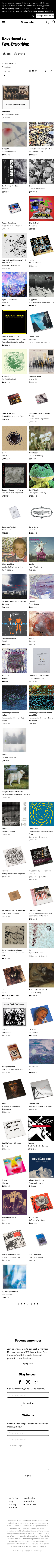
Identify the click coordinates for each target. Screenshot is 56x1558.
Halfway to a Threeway (37, 493)
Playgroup (33, 299)
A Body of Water (35, 263)
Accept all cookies (45, 15)
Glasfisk (32, 530)
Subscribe (28, 1403)
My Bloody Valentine (10, 1291)
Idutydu (5, 1183)
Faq (11, 1501)
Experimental (13, 38)
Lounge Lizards (35, 376)
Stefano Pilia (44, 675)
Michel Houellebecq (36, 1180)
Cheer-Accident (8, 564)
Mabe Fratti (33, 990)
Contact (13, 1507)
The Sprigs (6, 376)
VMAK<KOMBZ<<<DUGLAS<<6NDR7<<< (16, 795)
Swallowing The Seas (10, 186)
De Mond (32, 1029)
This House (33, 1217)
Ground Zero (34, 1104)
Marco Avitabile (35, 1254)
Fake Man (6, 641)
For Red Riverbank (9, 379)
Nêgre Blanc (6, 1032)
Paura (31, 638)
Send (28, 1475)
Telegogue (33, 226)
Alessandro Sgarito (36, 413)
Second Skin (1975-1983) (11, 114)
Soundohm (28, 22)
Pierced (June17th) (9, 152)
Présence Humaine (36, 1183)
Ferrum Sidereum (36, 953)
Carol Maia (6, 950)
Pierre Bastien (46, 149)
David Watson (7, 1143)
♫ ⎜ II (31, 1069)
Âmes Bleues (34, 604)
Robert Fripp (34, 337)
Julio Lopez (33, 453)
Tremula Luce (7, 530)
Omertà (32, 601)
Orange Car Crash (9, 638)
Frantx (4, 1180)
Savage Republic (8, 1066)
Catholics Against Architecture (14, 601)
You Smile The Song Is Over (12, 567)
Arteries (5, 189)
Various (5, 871)
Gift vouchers (29, 1504)
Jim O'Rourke (34, 490)
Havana (5, 302)
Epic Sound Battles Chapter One (41, 302)
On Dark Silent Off (9, 757)
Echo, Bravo (33, 527)
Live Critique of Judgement (12, 493)
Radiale (32, 873)
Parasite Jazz (34, 1066)
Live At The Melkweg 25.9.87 (12, 1069)
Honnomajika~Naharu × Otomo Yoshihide (41, 719)
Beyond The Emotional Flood (13, 416)
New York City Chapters (11, 260)
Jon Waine (6, 112)
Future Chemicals (9, 223)
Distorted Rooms (8, 832)
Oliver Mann (34, 675)
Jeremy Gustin (16, 950)
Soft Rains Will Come (37, 1220)
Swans (4, 453)
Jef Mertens (6, 910)
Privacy (12, 1504)
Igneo (4, 992)
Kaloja (31, 260)
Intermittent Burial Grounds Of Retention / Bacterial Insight (14, 340)
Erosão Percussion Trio (11, 1254)
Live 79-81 (33, 379)
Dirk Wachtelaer (18, 910)
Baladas (32, 641)
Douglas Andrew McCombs (12, 792)
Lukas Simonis (35, 149)
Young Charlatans (9, 1217)
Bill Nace (17, 1143)
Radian (5, 755)
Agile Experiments (9, 299)
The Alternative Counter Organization (11, 1107)
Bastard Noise (7, 337)
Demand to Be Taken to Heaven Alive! (41, 833)
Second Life (33, 1032)
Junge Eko (6, 149)
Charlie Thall (34, 223)
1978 (3, 1220)
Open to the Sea (8, 413)
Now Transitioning (36, 1257)
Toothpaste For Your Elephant (13, 873)
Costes (4, 1029)
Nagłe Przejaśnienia (36, 567)
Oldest (16, 337)
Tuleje (31, 564)
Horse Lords (33, 829)
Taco (4, 1104)
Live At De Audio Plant (10, 913)
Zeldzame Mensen (36, 152)
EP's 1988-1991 (7, 1294)
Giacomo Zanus (35, 910)
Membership (29, 1498)
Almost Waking (35, 992)
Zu (30, 871)
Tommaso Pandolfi (9, 527)
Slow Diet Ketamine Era (11, 265)
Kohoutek (6, 675)
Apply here (28, 1363)
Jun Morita (19, 490)
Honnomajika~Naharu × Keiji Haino (13, 719)
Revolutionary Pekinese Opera (40, 1106)
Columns (5, 604)
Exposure (32, 339)
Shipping (13, 1498)
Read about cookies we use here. (41, 11)
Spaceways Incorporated (41, 871)
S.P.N (31, 186)
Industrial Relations (37, 189)
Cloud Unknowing (36, 456)
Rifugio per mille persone (39, 419)
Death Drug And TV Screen (12, 226)
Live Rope (6, 456)
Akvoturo (5, 678)
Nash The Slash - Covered (38, 1146)
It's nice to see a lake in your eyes (13, 954)
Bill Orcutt (43, 990)
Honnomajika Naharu (10, 713)
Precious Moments (36, 678)
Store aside (28, 1501)
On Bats (5, 1146)
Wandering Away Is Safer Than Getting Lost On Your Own (40, 914)
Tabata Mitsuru (8, 490)
